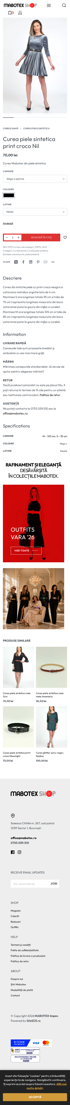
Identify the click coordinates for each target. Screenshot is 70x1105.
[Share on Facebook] (23, 262)
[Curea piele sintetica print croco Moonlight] (18, 727)
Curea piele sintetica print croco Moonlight (16, 754)
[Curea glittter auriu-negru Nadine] (51, 727)
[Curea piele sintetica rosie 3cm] (18, 667)
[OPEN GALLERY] (35, 66)
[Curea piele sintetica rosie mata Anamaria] (51, 667)
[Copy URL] (53, 262)
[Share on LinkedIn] (30, 262)
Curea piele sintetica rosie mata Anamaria (50, 695)
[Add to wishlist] (65, 237)
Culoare (8, 189)
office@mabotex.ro (15, 413)
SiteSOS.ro (33, 1021)
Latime (7, 204)
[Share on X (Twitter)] (16, 262)
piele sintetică (32, 254)
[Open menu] (49, 5)
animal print (18, 254)
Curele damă (10, 128)
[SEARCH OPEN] (64, 5)
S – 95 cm (62, 436)
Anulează (8, 223)
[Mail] (45, 262)
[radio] (9, 195)
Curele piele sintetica (36, 128)
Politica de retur (50, 395)
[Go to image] (8, 117)
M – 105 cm (49, 436)
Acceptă (35, 1097)
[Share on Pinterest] (38, 262)
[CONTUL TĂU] (20, 13)
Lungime (8, 171)
